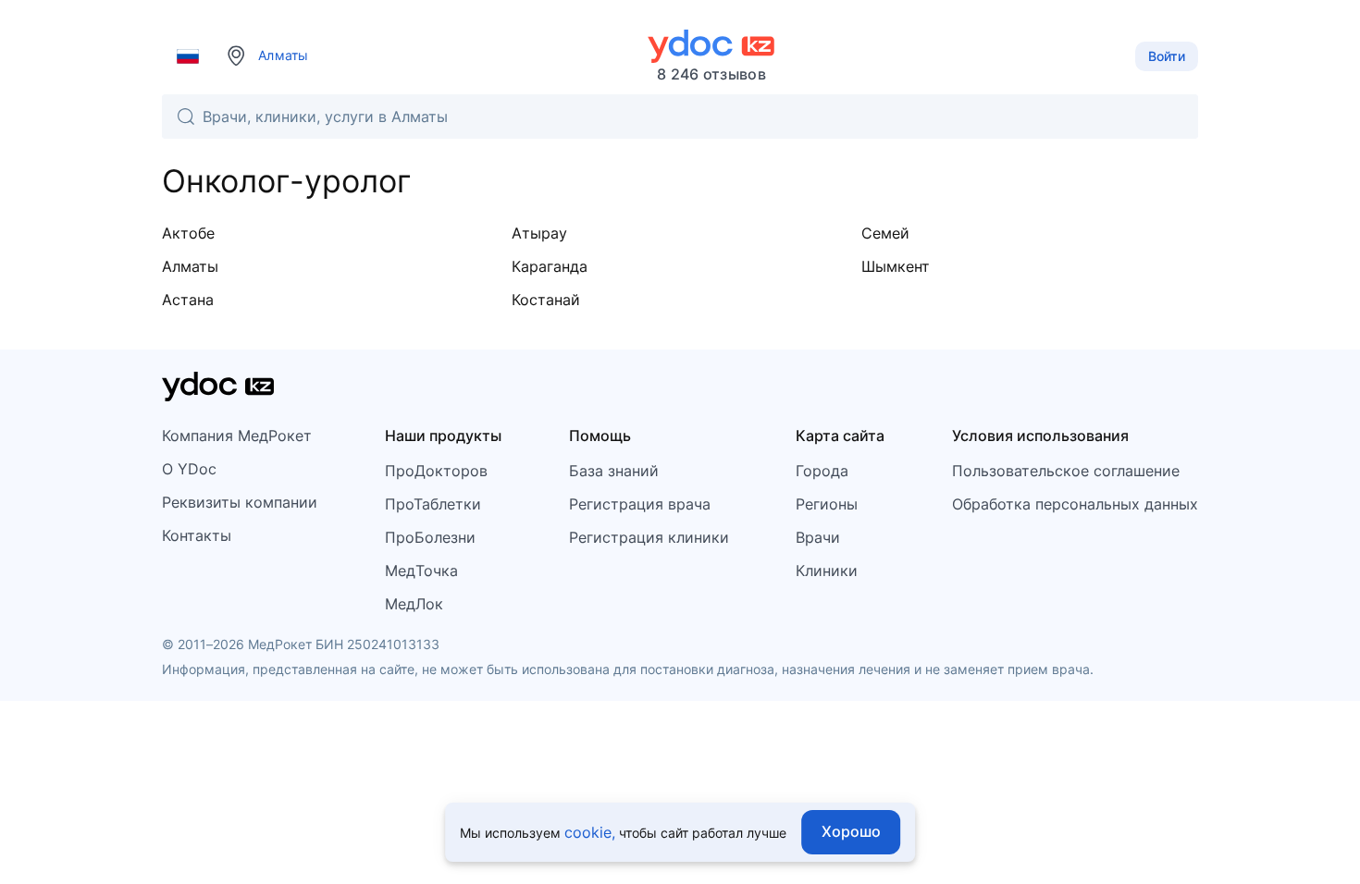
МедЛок (414, 604)
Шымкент (895, 266)
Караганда (549, 266)
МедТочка (421, 570)
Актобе (188, 233)
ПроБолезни (430, 537)
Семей (885, 233)
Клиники (827, 570)
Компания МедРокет (237, 435)
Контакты (196, 535)
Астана (188, 299)
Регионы (827, 504)
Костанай (546, 299)
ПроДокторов (436, 470)
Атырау (539, 233)
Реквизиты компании (239, 502)
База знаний (614, 470)
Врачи (818, 537)
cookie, (589, 832)
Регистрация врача (640, 504)
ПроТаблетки (433, 504)
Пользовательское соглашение (1066, 470)
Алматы (190, 266)
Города (822, 470)
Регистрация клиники (649, 537)
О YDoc (189, 469)
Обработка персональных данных (1075, 504)
